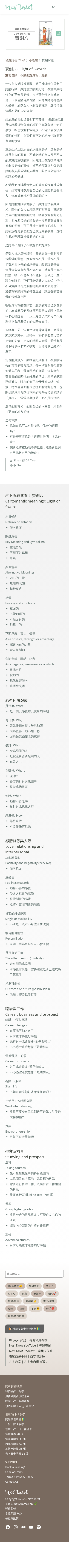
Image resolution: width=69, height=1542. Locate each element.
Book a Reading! (15, 1467)
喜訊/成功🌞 (15, 1286)
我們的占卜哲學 (14, 1391)
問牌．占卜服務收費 (17, 1401)
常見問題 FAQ (13, 1513)
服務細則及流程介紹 (17, 1396)
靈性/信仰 (48, 1301)
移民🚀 (52, 1293)
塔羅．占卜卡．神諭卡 (18, 1429)
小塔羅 (33, 60)
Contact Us (11, 1481)
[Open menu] (63, 7)
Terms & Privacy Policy (19, 1477)
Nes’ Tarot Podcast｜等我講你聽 (31, 1351)
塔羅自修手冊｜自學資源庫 (27, 1356)
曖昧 (10, 1308)
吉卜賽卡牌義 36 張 (16, 1453)
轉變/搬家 (13, 1301)
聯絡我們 (10, 1508)
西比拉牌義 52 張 (15, 1444)
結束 (24, 1293)
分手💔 (50, 1308)
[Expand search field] (53, 7)
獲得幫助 (34, 1286)
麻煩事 (37, 1293)
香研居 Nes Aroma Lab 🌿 (21, 1504)
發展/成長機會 (16, 1316)
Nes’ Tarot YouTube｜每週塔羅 (30, 1345)
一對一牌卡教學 (14, 1424)
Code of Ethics (13, 1472)
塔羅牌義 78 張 (15, 60)
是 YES (49, 1286)
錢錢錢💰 (31, 1301)
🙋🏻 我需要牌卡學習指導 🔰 (24, 1328)
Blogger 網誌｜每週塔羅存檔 (28, 1340)
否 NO (11, 1293)
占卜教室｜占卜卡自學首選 (28, 1362)
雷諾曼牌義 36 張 (15, 1439)
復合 (22, 1308)
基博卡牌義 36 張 (15, 1449)
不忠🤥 (35, 1308)
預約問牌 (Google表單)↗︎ (19, 1406)
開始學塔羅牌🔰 (15, 1419)
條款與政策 (12, 1518)
